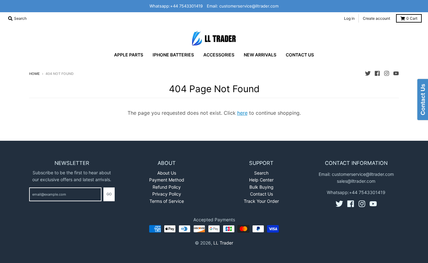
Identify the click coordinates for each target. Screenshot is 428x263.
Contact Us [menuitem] (300, 54)
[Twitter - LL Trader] (368, 73)
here (242, 113)
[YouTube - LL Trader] (396, 73)
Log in (349, 18)
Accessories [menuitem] (218, 54)
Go (109, 194)
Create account (376, 18)
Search (261, 173)
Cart (411, 18)
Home (34, 73)
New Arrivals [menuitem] (260, 54)
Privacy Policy (166, 194)
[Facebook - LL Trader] (377, 73)
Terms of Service (166, 201)
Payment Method (166, 179)
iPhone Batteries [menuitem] (173, 54)
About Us (166, 173)
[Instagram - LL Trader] (386, 73)
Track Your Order (261, 201)
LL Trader (223, 242)
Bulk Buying (261, 187)
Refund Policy (167, 187)
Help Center (261, 179)
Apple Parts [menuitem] (128, 54)
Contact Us (261, 194)
